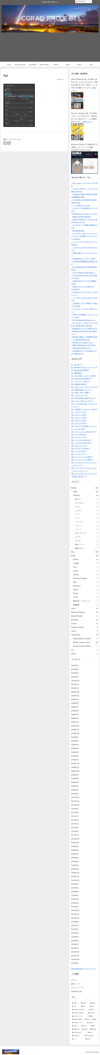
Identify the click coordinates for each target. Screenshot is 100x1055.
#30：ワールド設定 (78, 451)
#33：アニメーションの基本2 (81, 459)
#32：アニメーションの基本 (81, 457)
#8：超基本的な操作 (78, 384)
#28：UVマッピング (78, 446)
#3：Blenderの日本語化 (79, 370)
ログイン (74, 980)
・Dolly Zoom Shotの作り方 (81, 348)
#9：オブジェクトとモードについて (83, 387)
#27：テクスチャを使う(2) (80, 443)
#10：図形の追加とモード (80, 390)
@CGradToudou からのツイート (82, 969)
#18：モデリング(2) (78, 415)
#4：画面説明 (76, 373)
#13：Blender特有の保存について (83, 398)
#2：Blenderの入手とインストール (83, 367)
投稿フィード (75, 984)
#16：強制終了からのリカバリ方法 (83, 409)
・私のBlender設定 (77, 231)
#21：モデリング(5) (78, 423)
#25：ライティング (78, 437)
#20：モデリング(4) (78, 420)
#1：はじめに (76, 364)
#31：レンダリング (78, 454)
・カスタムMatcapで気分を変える (83, 272)
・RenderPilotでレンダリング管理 (83, 258)
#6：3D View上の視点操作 (80, 378)
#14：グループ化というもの (81, 401)
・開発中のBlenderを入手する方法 (83, 345)
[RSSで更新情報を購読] (9, 143)
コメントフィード (77, 987)
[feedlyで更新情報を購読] (5, 143)
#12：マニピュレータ (78, 395)
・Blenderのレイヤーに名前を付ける (84, 328)
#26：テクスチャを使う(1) (80, 440)
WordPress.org (76, 991)
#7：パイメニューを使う (79, 381)
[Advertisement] (50, 48)
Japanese (81, 1)
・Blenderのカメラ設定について (82, 342)
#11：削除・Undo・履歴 (79, 392)
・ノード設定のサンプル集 (80, 205)
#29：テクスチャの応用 (79, 448)
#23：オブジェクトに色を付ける (82, 432)
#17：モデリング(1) (78, 412)
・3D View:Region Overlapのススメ (83, 320)
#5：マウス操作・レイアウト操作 (83, 376)
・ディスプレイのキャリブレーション (84, 233)
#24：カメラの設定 (78, 434)
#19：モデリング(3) (78, 418)
